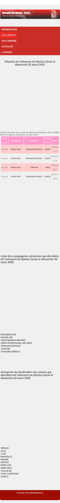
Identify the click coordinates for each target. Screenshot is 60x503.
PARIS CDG (6, 465)
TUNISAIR (34, 167)
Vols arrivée (9, 41)
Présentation (9, 29)
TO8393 (47, 149)
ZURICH (4, 476)
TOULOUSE (6, 471)
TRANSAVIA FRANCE (34, 149)
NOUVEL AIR (7, 337)
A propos (7, 52)
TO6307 (47, 158)
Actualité (7, 46)
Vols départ (9, 35)
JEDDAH (5, 448)
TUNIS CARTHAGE (9, 474)
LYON (3, 454)
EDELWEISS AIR (8, 334)
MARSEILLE (6, 457)
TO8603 (47, 176)
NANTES (5, 462)
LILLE (3, 451)
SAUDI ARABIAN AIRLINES (13, 340)
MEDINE (4, 459)
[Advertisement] (30, 98)
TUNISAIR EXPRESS (10, 352)
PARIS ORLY (16, 149)
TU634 (47, 167)
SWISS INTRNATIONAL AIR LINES (16, 343)
